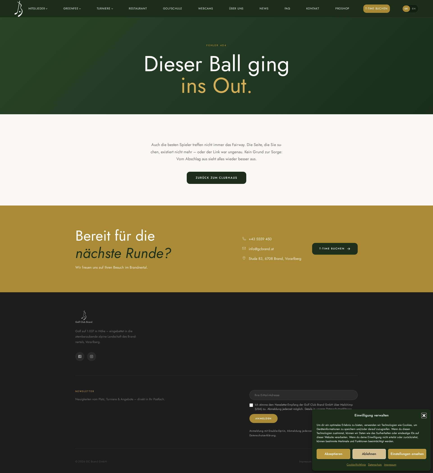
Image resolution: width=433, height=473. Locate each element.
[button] (424, 415)
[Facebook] (79, 356)
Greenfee (70, 9)
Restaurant (138, 9)
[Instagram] (91, 356)
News (264, 9)
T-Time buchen (376, 9)
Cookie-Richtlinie (356, 465)
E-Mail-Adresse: (303, 395)
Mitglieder (36, 9)
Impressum (390, 465)
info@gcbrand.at (261, 248)
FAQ (287, 9)
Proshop (342, 9)
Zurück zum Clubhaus (216, 178)
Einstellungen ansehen (407, 453)
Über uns (236, 9)
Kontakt (312, 9)
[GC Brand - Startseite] (18, 9)
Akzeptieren (333, 453)
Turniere (104, 9)
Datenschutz (375, 465)
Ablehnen (369, 453)
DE (406, 8)
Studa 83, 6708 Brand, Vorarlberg (275, 258)
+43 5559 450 (260, 239)
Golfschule (172, 9)
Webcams (205, 9)
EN (414, 8)
